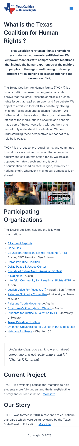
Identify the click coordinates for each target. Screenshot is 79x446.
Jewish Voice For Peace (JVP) (27, 289)
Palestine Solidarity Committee (27, 294)
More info (49, 394)
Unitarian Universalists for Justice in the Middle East (41, 327)
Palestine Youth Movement (25, 303)
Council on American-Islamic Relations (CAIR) (37, 253)
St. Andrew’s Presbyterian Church (30, 308)
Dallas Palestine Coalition (24, 262)
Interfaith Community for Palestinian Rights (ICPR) (40, 280)
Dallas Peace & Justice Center (27, 266)
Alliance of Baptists (20, 243)
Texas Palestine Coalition (24, 322)
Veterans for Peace (20, 331)
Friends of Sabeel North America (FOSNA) (35, 271)
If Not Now (15, 276)
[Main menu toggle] (71, 8)
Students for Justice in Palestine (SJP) (32, 313)
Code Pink (14, 248)
